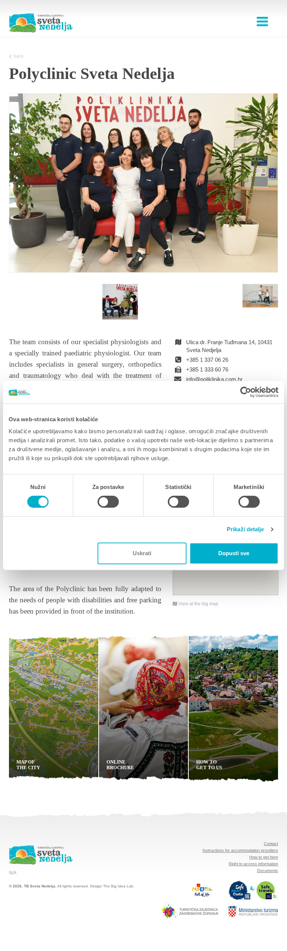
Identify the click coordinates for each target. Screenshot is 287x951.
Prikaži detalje (245, 529)
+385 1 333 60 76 (207, 369)
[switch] (108, 502)
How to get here (263, 857)
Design (96, 886)
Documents (267, 870)
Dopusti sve (233, 553)
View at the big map (197, 603)
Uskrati (142, 553)
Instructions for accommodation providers (240, 850)
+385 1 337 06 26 (207, 360)
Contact (271, 843)
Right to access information (253, 864)
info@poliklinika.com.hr (214, 379)
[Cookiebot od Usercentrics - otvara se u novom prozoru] (245, 392)
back (19, 56)
